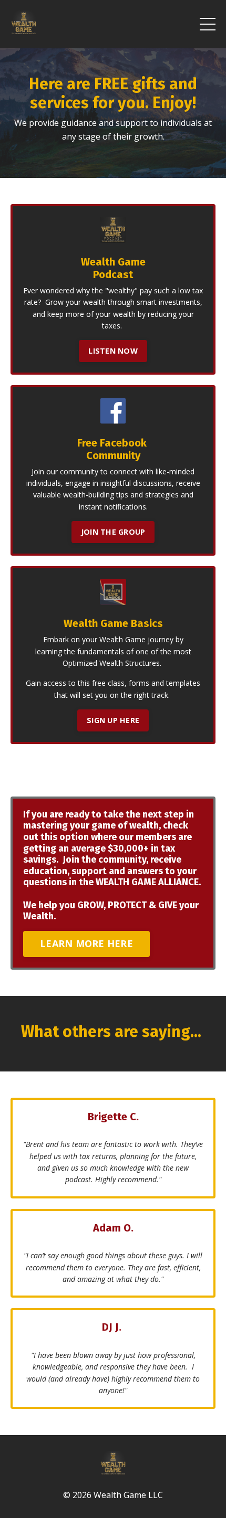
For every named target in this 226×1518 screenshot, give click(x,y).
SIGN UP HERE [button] (113, 720)
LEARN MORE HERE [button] (86, 943)
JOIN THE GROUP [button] (113, 532)
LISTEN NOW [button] (113, 351)
